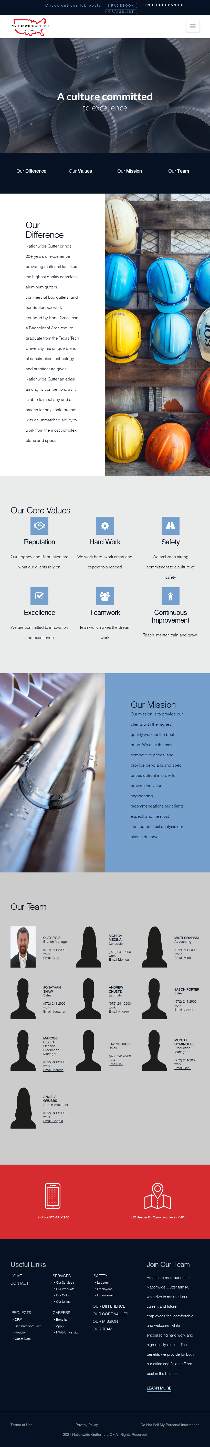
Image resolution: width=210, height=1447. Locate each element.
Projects (21, 1312)
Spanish (174, 5)
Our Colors (63, 1295)
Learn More (159, 1388)
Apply (60, 1326)
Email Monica (119, 959)
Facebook (122, 5)
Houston (21, 1332)
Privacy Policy (87, 1425)
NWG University (67, 1332)
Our (31, 170)
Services (62, 1275)
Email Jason (183, 1009)
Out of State (23, 1338)
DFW (18, 1319)
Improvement (106, 1295)
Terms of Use (21, 1425)
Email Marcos (53, 1069)
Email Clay (51, 957)
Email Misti (182, 957)
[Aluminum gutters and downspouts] (29, 27)
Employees (104, 1288)
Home (16, 1275)
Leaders (103, 1282)
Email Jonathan (54, 1011)
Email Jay (116, 1063)
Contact (19, 1283)
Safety (100, 1275)
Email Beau (182, 1067)
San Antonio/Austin (28, 1326)
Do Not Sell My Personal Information (170, 1425)
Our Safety (63, 1301)
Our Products (65, 1288)
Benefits (61, 1319)
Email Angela (53, 1120)
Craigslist (121, 12)
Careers (61, 1312)
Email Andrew (119, 1011)
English (154, 5)
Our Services (65, 1282)
